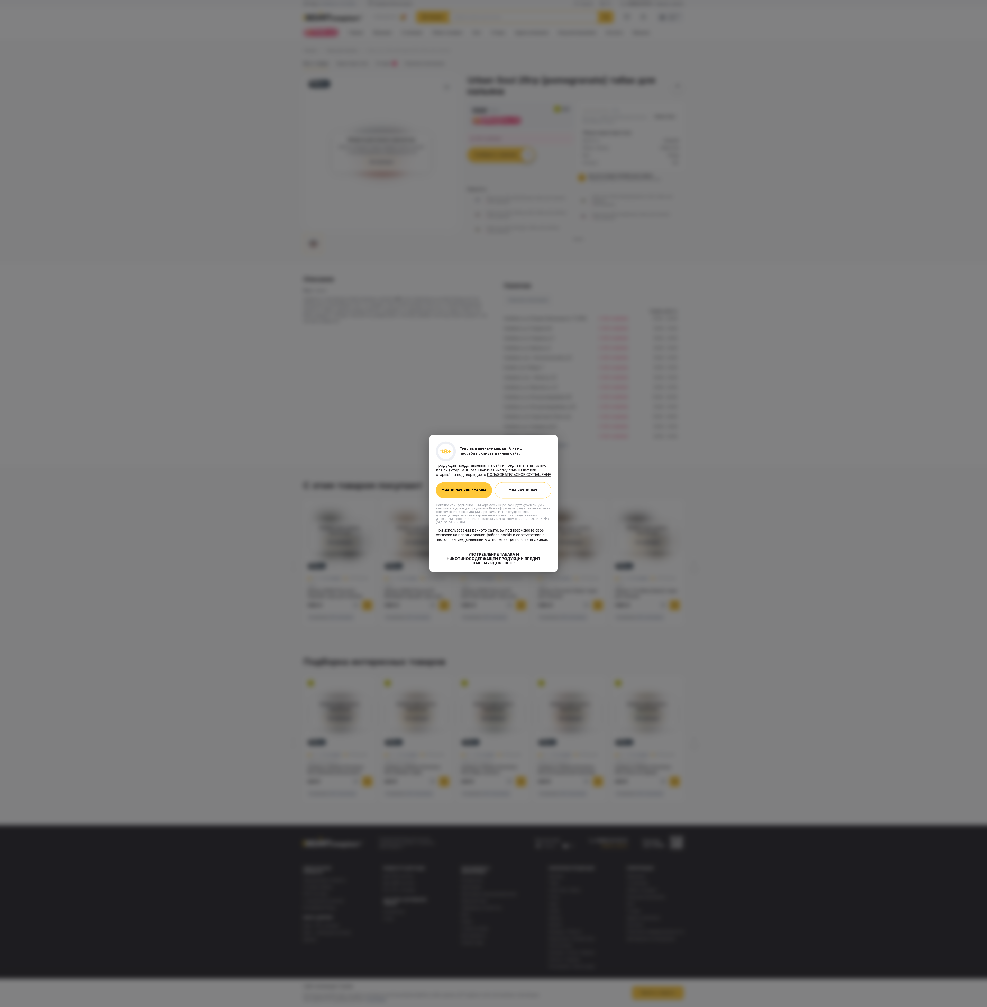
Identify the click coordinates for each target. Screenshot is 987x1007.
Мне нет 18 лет (522, 490)
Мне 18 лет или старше (463, 490)
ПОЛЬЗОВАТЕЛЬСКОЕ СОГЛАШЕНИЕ (519, 474)
